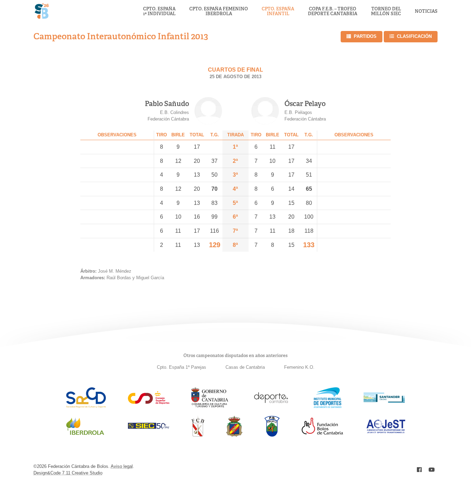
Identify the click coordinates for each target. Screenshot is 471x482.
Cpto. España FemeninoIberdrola (218, 12)
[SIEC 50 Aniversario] (148, 427)
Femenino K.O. (299, 367)
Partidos (365, 36)
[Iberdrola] (85, 435)
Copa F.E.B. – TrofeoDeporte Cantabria (332, 12)
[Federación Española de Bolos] (234, 435)
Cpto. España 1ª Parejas (181, 367)
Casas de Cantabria (245, 367)
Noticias (426, 11)
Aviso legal (122, 466)
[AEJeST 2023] (386, 432)
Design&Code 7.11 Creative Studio (67, 472)
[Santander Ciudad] (384, 401)
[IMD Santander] (327, 406)
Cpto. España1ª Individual (159, 12)
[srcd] (86, 406)
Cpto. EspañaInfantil (278, 12)
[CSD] (148, 402)
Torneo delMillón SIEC (386, 12)
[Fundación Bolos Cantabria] (322, 433)
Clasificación (414, 36)
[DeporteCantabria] (271, 406)
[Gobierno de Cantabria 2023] (209, 406)
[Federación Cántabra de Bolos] (197, 435)
